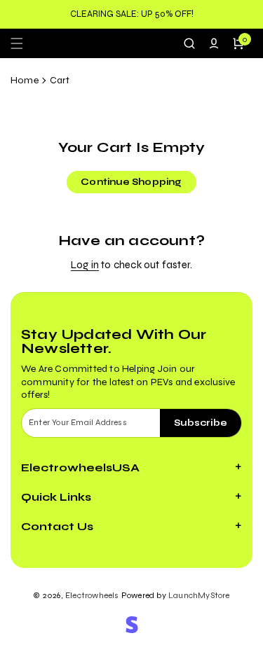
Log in (85, 264)
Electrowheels (92, 595)
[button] (21, 43)
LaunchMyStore (199, 595)
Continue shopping (131, 182)
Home (25, 80)
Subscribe (200, 423)
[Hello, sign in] (213, 43)
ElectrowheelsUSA (80, 467)
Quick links (56, 497)
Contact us (57, 526)
